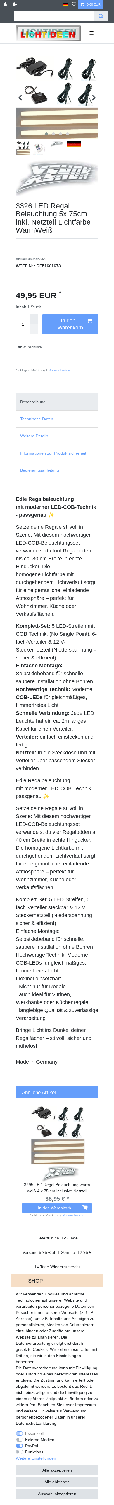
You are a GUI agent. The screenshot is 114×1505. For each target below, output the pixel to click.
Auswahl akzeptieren (57, 1494)
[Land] (65, 4)
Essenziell (34, 1433)
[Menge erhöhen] (34, 319)
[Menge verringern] (34, 329)
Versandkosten (59, 370)
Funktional (34, 1452)
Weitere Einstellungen (36, 1458)
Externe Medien (39, 1439)
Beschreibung (33, 401)
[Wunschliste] (74, 4)
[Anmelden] (6, 4)
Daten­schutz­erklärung (36, 1423)
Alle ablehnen (57, 1482)
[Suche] (101, 16)
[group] (57, 1144)
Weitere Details (34, 435)
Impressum (85, 1404)
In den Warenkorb (70, 324)
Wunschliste (32, 347)
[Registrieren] (15, 4)
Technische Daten (36, 418)
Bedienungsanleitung (39, 470)
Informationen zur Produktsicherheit (53, 453)
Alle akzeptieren (57, 1470)
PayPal (31, 1445)
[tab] (57, 401)
